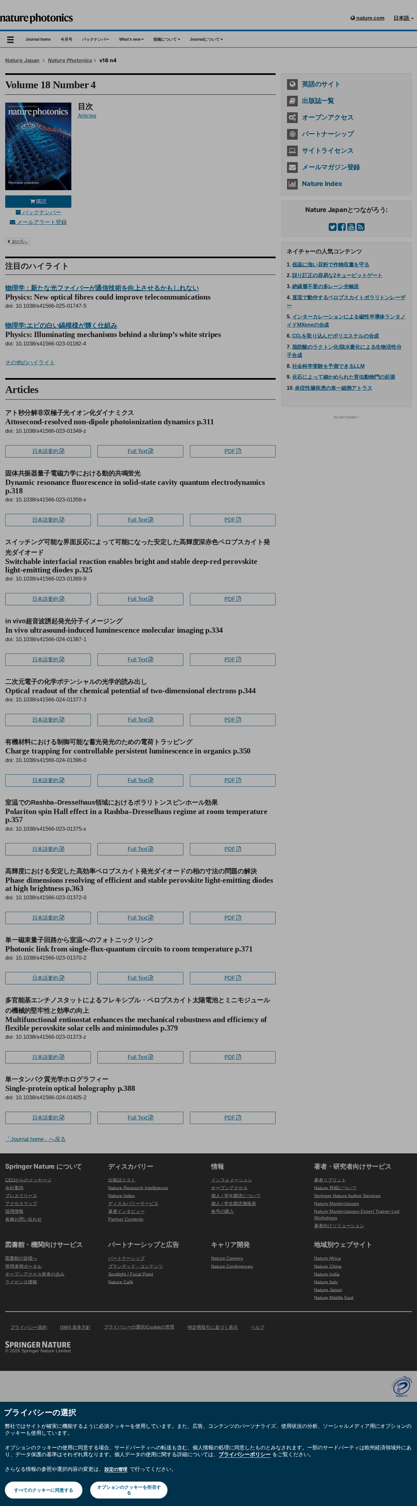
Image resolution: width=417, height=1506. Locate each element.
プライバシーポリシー (245, 1454)
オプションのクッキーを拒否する (129, 1490)
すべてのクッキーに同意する (43, 1490)
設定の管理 (116, 1469)
